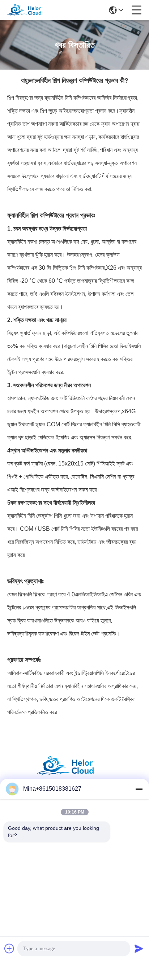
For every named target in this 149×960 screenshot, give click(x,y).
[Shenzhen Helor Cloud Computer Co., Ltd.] (30, 10)
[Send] (139, 948)
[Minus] (139, 789)
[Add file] (9, 948)
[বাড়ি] (74, 775)
